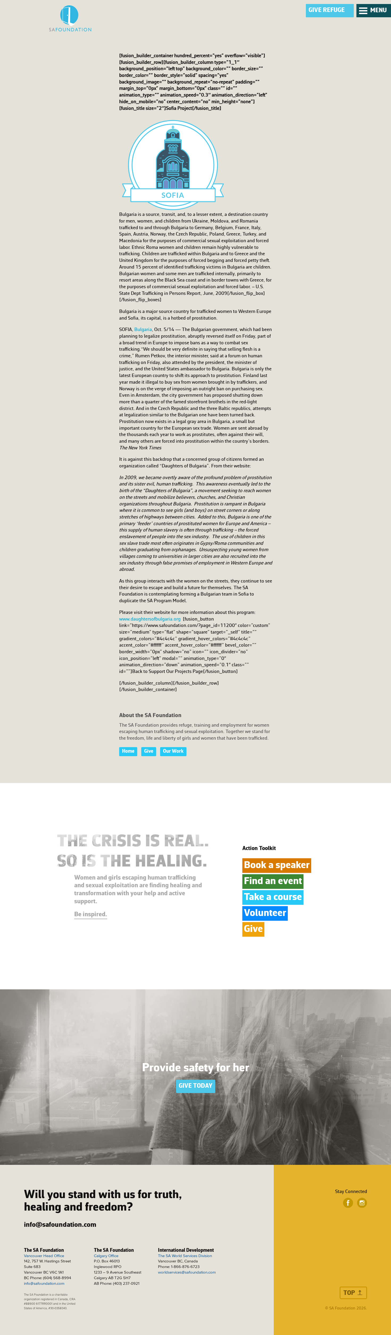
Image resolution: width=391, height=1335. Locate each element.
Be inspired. (90, 914)
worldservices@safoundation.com (187, 1272)
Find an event (273, 881)
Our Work (173, 751)
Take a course (273, 897)
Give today (196, 1086)
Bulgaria (143, 329)
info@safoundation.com (60, 1225)
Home (128, 751)
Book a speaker (277, 865)
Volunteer (265, 913)
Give (148, 751)
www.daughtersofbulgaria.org (151, 619)
